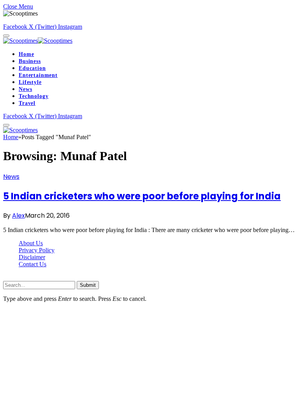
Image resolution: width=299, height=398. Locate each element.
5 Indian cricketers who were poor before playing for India (142, 196)
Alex (18, 215)
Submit (88, 285)
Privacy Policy (37, 250)
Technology (33, 96)
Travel (27, 103)
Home (26, 54)
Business (30, 61)
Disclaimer (32, 257)
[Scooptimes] (37, 40)
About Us (31, 243)
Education (32, 68)
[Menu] (6, 36)
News (25, 89)
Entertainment (38, 75)
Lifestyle (30, 82)
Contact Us (32, 264)
